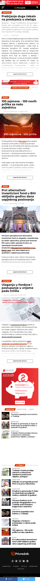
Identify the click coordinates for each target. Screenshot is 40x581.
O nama (16, 566)
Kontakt (21, 569)
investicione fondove (19, 325)
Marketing (6, 566)
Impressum (33, 566)
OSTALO (24, 566)
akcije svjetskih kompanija (11, 337)
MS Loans (22, 141)
